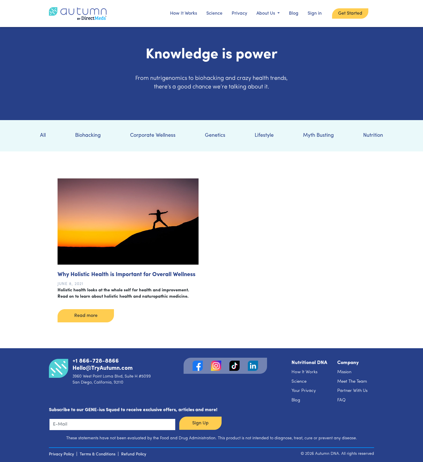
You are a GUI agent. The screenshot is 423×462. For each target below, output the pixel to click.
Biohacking (88, 135)
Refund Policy (133, 454)
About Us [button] (266, 13)
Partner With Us (352, 391)
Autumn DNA (327, 454)
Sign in (315, 13)
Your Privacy (303, 391)
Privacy (239, 13)
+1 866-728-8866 (96, 361)
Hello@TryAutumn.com (103, 368)
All (43, 135)
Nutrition (373, 135)
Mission (344, 372)
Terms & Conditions (97, 454)
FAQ (341, 400)
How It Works (183, 13)
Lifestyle (264, 135)
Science (214, 13)
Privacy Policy (61, 454)
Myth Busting (318, 135)
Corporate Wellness (153, 135)
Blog (293, 13)
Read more (86, 315)
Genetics (215, 135)
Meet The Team (352, 382)
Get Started (350, 13)
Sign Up (200, 423)
